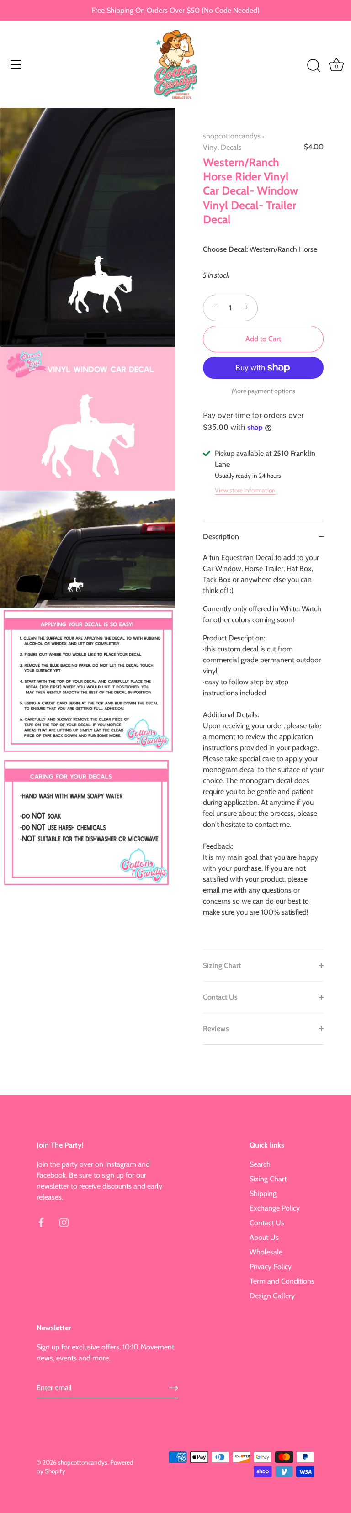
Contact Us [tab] (220, 997)
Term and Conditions (282, 1281)
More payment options (263, 391)
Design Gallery (272, 1295)
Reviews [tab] (216, 1028)
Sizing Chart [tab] (222, 965)
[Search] (313, 66)
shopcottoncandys (232, 136)
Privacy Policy (271, 1266)
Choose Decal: (225, 249)
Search (260, 1164)
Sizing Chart (268, 1178)
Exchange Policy (275, 1208)
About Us (264, 1237)
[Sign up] (173, 1387)
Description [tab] (221, 536)
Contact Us (267, 1222)
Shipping (263, 1193)
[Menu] (16, 64)
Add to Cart (263, 338)
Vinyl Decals (222, 147)
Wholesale (266, 1252)
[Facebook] (41, 1221)
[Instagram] (64, 1221)
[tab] (263, 751)
